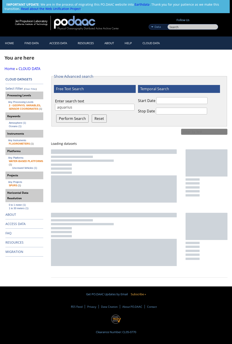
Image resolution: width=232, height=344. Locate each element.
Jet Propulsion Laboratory (31, 21)
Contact (152, 306)
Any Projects (15, 182)
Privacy (91, 306)
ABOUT (10, 214)
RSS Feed (76, 306)
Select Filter (14, 88)
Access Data (58, 43)
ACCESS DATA (15, 224)
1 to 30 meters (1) (19, 208)
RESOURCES (86, 43)
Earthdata (142, 4)
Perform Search (72, 118)
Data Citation (109, 306)
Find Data (31, 43)
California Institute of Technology (31, 24)
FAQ (8, 233)
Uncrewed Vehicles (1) (24, 168)
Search (172, 22)
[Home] (89, 23)
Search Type (158, 22)
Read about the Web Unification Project (51, 9)
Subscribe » (138, 294)
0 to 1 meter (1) (17, 204)
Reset (99, 118)
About (109, 43)
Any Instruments (17, 140)
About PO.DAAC (132, 306)
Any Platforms (16, 157)
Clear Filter (30, 88)
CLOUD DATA (151, 43)
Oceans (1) (15, 126)
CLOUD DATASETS (18, 79)
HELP (128, 43)
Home (9, 43)
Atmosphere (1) (17, 122)
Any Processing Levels (21, 102)
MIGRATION (14, 252)
